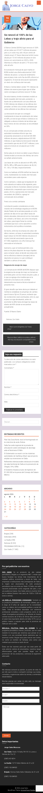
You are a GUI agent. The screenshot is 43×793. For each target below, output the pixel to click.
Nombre (7, 387)
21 (25, 507)
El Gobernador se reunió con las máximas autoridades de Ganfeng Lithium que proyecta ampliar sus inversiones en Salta (21, 456)
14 (25, 504)
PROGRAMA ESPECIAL (12, 546)
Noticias (9, 319)
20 (20, 507)
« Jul (5, 516)
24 (5, 509)
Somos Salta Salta (17, 772)
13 (20, 504)
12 (15, 504)
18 (10, 507)
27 (20, 509)
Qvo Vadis (16, 319)
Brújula (6, 534)
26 (15, 509)
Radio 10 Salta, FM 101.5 (21, 752)
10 (5, 504)
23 (35, 507)
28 (25, 509)
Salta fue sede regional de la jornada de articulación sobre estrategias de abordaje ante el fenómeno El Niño (19, 447)
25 (10, 509)
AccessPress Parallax (28, 790)
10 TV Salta (16, 763)
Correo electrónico (11, 395)
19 (15, 507)
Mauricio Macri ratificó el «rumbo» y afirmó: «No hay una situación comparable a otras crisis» (21, 340)
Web (6, 402)
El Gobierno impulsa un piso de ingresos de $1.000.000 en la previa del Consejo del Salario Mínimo (21, 472)
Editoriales (8, 537)
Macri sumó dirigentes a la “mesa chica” (19, 328)
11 (10, 504)
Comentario (9, 368)
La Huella (7, 540)
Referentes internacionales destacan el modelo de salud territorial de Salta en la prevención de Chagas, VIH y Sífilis (21, 464)
